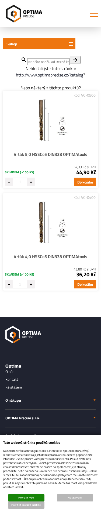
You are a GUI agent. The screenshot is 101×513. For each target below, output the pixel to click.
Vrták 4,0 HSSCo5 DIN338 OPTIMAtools (50, 256)
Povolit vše (26, 497)
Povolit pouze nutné (26, 505)
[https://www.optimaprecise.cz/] (23, 13)
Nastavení (75, 497)
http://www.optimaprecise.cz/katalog (49, 75)
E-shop (11, 44)
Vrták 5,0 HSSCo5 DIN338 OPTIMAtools (50, 154)
